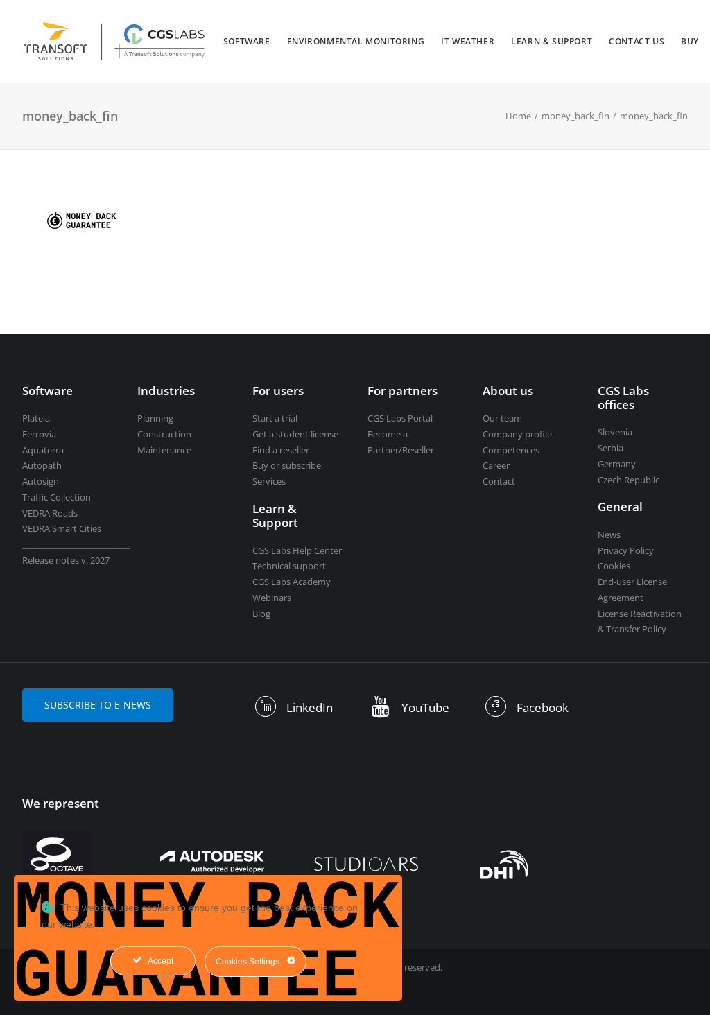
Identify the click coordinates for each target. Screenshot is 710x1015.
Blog (261, 613)
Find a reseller (280, 450)
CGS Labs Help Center (297, 550)
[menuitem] (246, 41)
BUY (690, 41)
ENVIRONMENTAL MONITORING (355, 41)
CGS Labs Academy (291, 581)
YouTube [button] (425, 707)
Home (518, 116)
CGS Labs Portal (400, 418)
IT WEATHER (467, 41)
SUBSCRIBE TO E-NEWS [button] (97, 704)
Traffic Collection (56, 497)
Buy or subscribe (286, 465)
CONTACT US (636, 41)
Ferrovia (39, 434)
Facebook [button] (543, 707)
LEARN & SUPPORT (551, 41)
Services (269, 481)
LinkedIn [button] (309, 707)
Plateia (36, 418)
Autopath (42, 465)
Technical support (289, 565)
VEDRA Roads (50, 513)
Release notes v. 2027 (66, 560)
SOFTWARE (246, 41)
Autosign (40, 481)
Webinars (271, 597)
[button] (265, 711)
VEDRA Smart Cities (61, 528)
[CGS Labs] (114, 41)
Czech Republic (628, 480)
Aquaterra (43, 450)
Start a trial (274, 418)
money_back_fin (575, 116)
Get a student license (295, 434)
